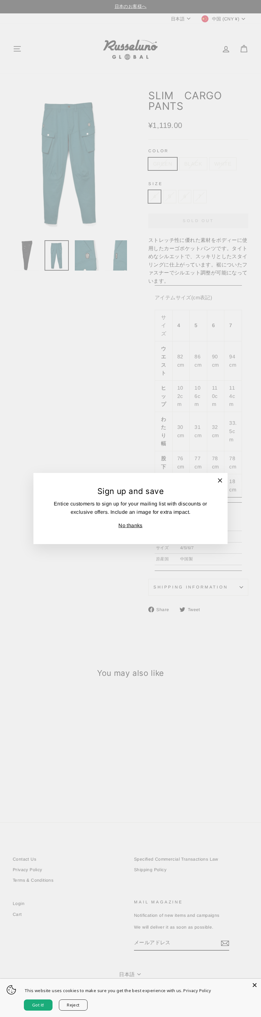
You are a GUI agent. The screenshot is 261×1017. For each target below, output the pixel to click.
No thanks (130, 525)
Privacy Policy (197, 990)
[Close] (254, 985)
